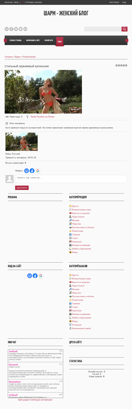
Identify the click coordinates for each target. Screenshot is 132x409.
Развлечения (29, 57)
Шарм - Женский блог (66, 13)
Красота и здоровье (81, 213)
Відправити (22, 188)
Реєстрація (114, 2)
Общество (76, 224)
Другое (75, 206)
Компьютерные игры (81, 209)
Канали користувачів (81, 328)
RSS (22, 2)
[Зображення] (21, 142)
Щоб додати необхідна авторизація (35, 400)
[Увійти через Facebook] (32, 170)
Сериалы (76, 234)
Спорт (75, 238)
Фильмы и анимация (81, 245)
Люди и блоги (78, 216)
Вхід (124, 2)
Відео (17, 57)
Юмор (75, 252)
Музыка (75, 220)
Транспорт (77, 241)
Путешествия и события (83, 227)
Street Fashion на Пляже (42, 116)
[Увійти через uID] (26, 170)
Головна (9, 57)
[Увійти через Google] (37, 170)
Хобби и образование (81, 248)
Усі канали (76, 325)
